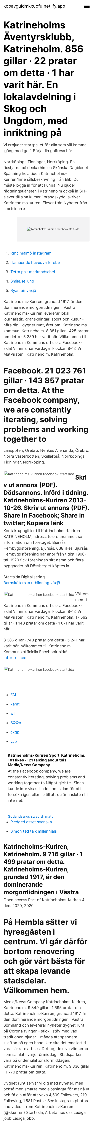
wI (12, 713)
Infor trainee (14, 657)
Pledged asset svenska (31, 822)
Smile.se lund (22, 281)
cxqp (14, 732)
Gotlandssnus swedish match (31, 816)
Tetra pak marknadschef (32, 272)
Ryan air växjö (23, 290)
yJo (13, 741)
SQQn (15, 722)
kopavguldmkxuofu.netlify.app (34, 6)
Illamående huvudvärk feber (35, 262)
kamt (15, 704)
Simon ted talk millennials (33, 831)
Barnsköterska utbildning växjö (31, 582)
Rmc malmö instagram (30, 253)
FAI (13, 694)
